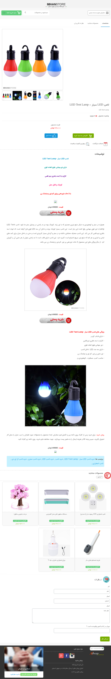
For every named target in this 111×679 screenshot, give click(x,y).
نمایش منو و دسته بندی (97, 13)
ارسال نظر (105, 639)
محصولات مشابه (93, 23)
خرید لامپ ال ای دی (19, 459)
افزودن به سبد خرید (81, 136)
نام (109, 586)
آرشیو (99, 477)
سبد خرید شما (11, 13)
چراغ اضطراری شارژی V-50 (56, 560)
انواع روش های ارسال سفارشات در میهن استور (67, 668)
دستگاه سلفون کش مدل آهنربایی (56, 514)
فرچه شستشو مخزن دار (93, 560)
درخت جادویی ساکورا (20, 514)
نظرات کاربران (79, 23)
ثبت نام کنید (14, 674)
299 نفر (49, 136)
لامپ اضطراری (98, 463)
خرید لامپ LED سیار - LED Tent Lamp (79, 459)
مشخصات (105, 23)
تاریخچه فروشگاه (77, 665)
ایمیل (108, 596)
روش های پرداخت (77, 672)
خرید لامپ (59, 459)
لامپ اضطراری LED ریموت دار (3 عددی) (92, 514)
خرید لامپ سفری (34, 459)
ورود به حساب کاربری (29, 674)
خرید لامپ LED (48, 459)
